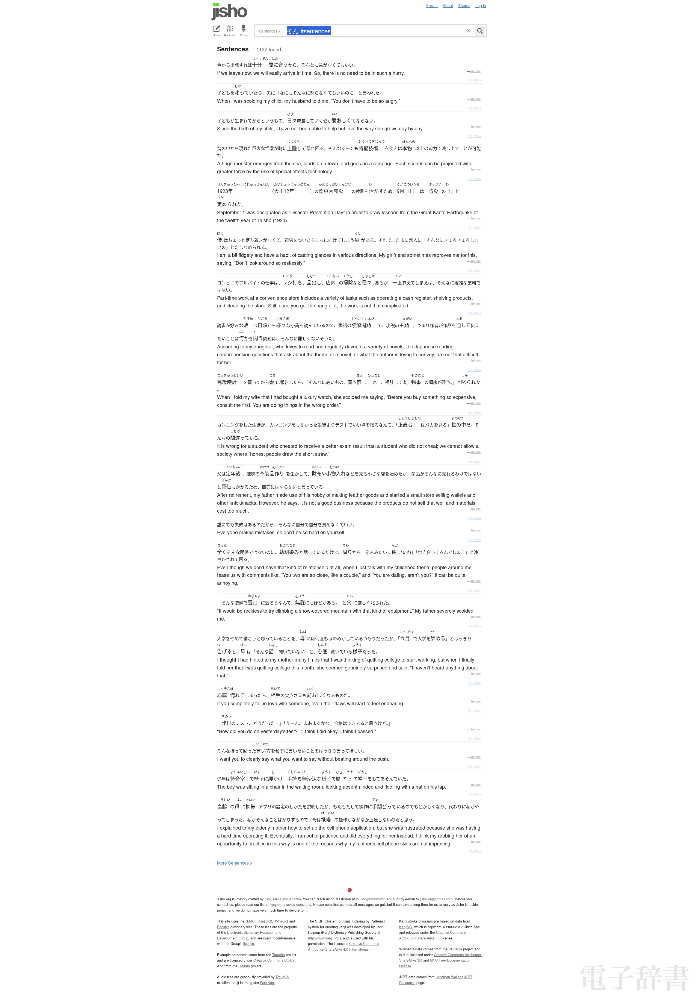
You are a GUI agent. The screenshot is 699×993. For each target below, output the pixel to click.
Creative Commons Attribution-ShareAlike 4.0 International (343, 946)
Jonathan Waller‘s (449, 976)
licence (248, 943)
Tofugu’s (282, 976)
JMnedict (281, 921)
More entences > (234, 863)
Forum (432, 5)
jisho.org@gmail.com (436, 898)
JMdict (250, 921)
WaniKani (267, 982)
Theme (464, 5)
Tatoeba (278, 954)
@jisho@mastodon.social (375, 898)
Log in (480, 5)
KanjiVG (405, 926)
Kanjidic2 (265, 921)
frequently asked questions (290, 904)
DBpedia (455, 948)
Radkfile (223, 926)
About (448, 5)
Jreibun (475, 71)
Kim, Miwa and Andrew (283, 898)
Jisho (229, 11)
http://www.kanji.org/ (324, 938)
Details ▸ (474, 80)
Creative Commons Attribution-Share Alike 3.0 (432, 935)
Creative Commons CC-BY (274, 960)
